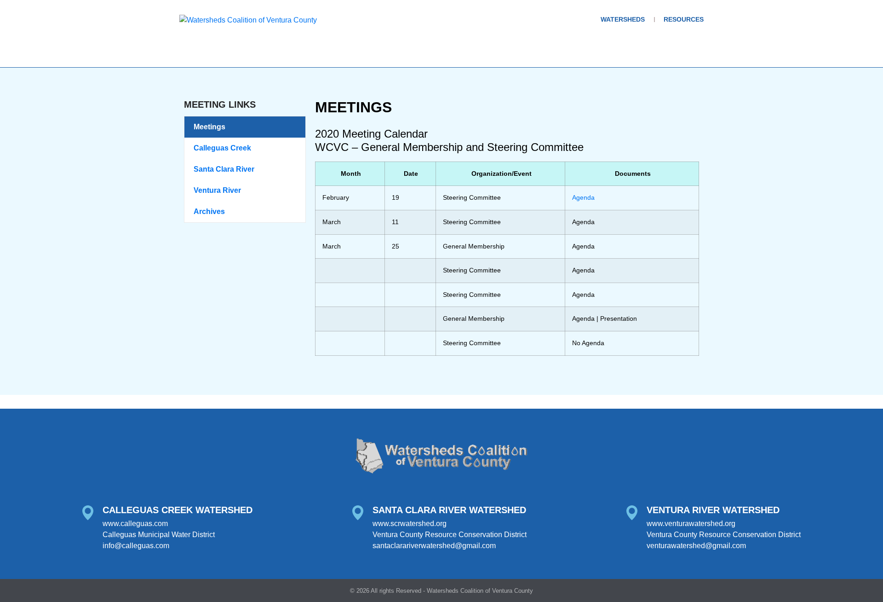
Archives (209, 211)
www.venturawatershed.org (691, 523)
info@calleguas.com (136, 546)
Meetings (209, 127)
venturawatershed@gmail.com (696, 546)
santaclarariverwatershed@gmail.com (434, 546)
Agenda (583, 197)
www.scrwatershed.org (410, 523)
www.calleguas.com (135, 523)
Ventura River (217, 190)
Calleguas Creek (222, 148)
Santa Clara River (224, 169)
